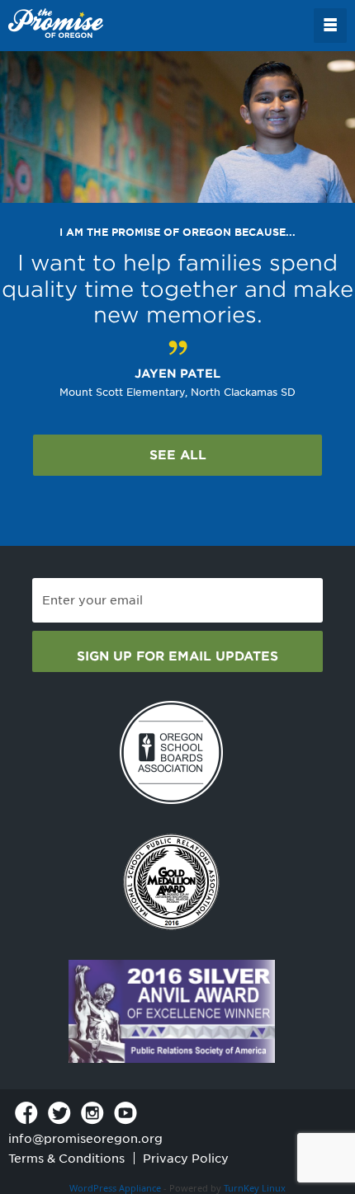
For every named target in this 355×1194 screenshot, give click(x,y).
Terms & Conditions (66, 1158)
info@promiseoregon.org (85, 1138)
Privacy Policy (186, 1158)
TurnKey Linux (255, 1188)
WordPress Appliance (115, 1188)
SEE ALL (177, 455)
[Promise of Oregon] (55, 24)
